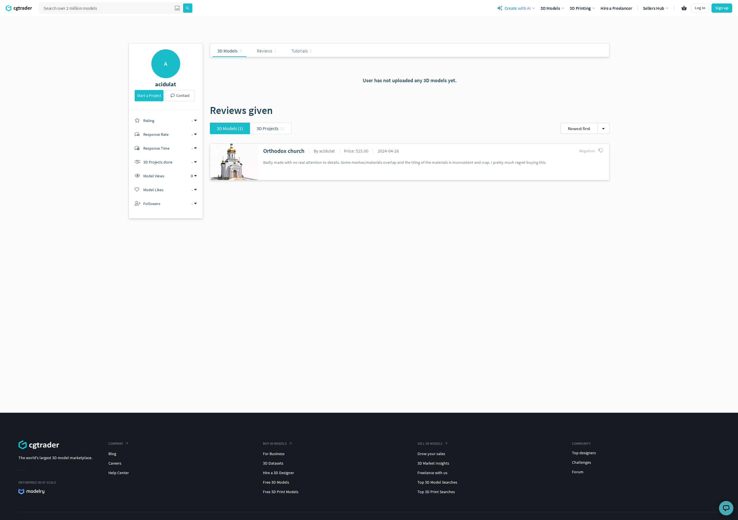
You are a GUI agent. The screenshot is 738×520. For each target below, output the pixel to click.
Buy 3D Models (275, 443)
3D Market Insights (433, 463)
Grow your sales (431, 453)
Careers (114, 463)
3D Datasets (273, 463)
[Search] (187, 8)
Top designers (584, 452)
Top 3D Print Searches (436, 491)
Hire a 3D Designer (278, 472)
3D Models (230, 128)
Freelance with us (432, 472)
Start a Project (149, 95)
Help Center (118, 472)
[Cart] (684, 8)
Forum (577, 471)
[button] (177, 8)
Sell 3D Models (430, 443)
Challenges (581, 462)
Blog (112, 453)
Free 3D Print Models (280, 491)
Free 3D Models (276, 482)
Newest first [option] (579, 128)
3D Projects (271, 128)
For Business (274, 453)
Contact (183, 95)
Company (115, 443)
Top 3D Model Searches (437, 482)
